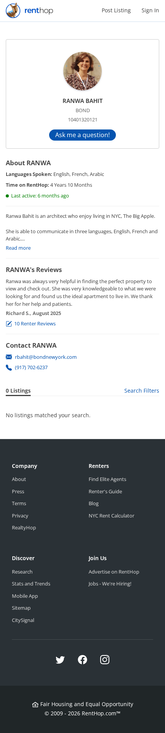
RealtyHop (24, 527)
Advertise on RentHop (114, 571)
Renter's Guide (105, 491)
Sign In (150, 10)
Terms (19, 503)
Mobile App (25, 595)
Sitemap (21, 607)
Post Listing (116, 10)
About (19, 479)
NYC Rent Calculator (111, 515)
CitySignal (23, 620)
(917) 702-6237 (31, 367)
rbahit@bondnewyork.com (46, 356)
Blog (94, 503)
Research (22, 571)
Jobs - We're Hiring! (110, 583)
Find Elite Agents (107, 479)
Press (18, 491)
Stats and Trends (31, 583)
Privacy (20, 515)
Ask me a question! (82, 135)
